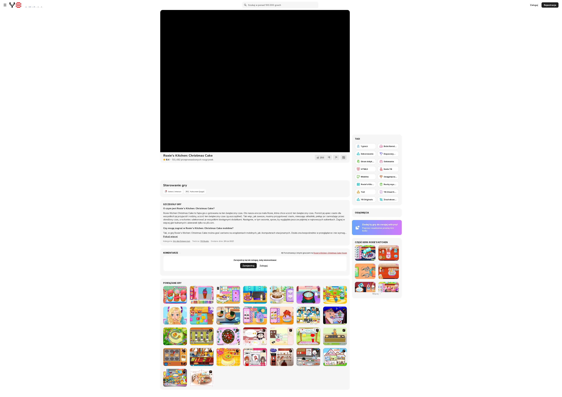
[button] (170, 236)
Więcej (375, 294)
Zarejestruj (248, 265)
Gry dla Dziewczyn (181, 241)
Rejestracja (550, 5)
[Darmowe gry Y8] (15, 5)
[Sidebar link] (5, 5)
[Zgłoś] (336, 157)
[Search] (245, 5)
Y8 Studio (204, 241)
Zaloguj (534, 5)
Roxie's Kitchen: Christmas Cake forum (330, 253)
